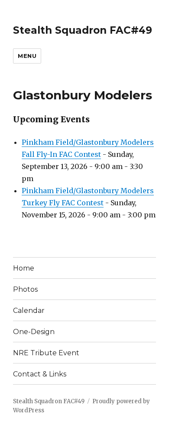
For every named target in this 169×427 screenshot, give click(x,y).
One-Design (34, 332)
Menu (27, 55)
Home (23, 268)
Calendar (29, 310)
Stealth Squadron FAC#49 (82, 30)
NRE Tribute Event (46, 353)
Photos (25, 289)
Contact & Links (39, 374)
